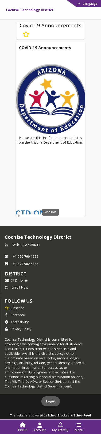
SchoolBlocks (57, 415)
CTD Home (19, 280)
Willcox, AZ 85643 (26, 244)
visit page (50, 212)
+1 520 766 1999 (25, 256)
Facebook (18, 315)
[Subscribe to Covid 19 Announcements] (26, 34)
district (16, 274)
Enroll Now (20, 287)
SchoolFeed (82, 415)
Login (50, 401)
